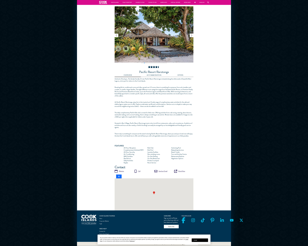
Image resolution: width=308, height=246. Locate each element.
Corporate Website (104, 221)
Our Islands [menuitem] (115, 2)
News (100, 218)
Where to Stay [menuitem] (140, 2)
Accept (195, 240)
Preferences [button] (132, 241)
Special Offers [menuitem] (175, 2)
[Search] (208, 2)
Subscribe (171, 226)
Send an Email (163, 171)
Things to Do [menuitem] (152, 2)
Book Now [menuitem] (187, 2)
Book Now (181, 171)
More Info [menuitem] (163, 2)
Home (103, 2)
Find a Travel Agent (104, 234)
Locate (119, 176)
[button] (116, 35)
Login (100, 224)
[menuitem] (195, 2)
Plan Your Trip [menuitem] (127, 2)
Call (139, 171)
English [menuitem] (201, 2)
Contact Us (102, 231)
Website (121, 171)
